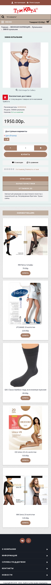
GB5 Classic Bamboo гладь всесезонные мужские (25, 390)
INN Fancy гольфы (25, 265)
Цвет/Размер (11, 136)
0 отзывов (20, 169)
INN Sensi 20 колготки (25, 515)
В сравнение (33, 162)
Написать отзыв (32, 169)
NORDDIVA (22, 107)
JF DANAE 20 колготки (25, 327)
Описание (25, 179)
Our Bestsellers (25, 213)
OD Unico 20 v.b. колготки (25, 452)
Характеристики (25, 183)
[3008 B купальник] (25, 65)
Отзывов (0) (25, 188)
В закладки (19, 162)
